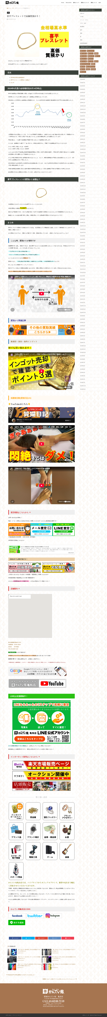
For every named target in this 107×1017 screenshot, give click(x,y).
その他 (81, 16)
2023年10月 (83, 192)
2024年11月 (83, 149)
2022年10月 (83, 232)
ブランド (83, 50)
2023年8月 (82, 199)
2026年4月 (82, 92)
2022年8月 (82, 239)
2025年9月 (82, 115)
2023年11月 (83, 189)
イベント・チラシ (84, 19)
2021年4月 (82, 292)
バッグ (98, 56)
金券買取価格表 (83, 43)
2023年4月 (82, 212)
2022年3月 (82, 255)
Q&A (100, 2)
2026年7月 (82, 82)
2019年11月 (83, 349)
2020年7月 (82, 322)
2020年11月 (83, 309)
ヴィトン (91, 53)
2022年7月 (82, 242)
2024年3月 (82, 175)
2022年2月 (82, 259)
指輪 (97, 53)
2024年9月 (82, 155)
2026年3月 (82, 95)
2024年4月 (82, 172)
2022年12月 (83, 225)
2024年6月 (82, 165)
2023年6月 (82, 205)
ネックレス (84, 56)
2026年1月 (82, 102)
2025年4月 (82, 132)
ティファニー (91, 50)
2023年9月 (82, 195)
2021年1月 (82, 302)
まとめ (12, 82)
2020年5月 (82, 329)
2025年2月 (82, 139)
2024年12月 (83, 145)
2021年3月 (82, 295)
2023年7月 (82, 202)
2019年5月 (82, 369)
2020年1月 (82, 342)
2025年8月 (82, 119)
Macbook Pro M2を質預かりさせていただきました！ (22, 974)
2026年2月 (82, 99)
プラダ (83, 66)
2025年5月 (82, 129)
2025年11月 (83, 109)
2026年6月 (82, 85)
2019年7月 (82, 362)
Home (62, 2)
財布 (88, 69)
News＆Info (68, 2)
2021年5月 (82, 289)
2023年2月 (82, 219)
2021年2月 (82, 299)
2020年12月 (83, 305)
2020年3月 (82, 335)
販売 (81, 29)
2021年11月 (83, 269)
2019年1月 (82, 382)
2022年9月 (82, 235)
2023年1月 (82, 222)
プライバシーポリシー (17, 1015)
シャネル (91, 61)
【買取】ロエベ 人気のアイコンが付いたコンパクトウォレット (58, 979)
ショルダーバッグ (91, 66)
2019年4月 (82, 372)
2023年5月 (82, 209)
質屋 (81, 39)
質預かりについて (85, 2)
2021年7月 (82, 282)
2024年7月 (82, 162)
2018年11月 (83, 389)
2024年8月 (82, 159)
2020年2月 (82, 339)
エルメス (91, 58)
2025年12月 (83, 105)
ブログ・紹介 (83, 23)
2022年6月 (82, 245)
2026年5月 (82, 89)
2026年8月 (82, 79)
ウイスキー (84, 53)
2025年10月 (83, 112)
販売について (76, 2)
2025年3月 (82, 135)
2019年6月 (82, 365)
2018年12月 (83, 385)
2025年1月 (82, 142)
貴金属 (93, 69)
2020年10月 (83, 312)
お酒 (97, 61)
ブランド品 (84, 61)
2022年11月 (83, 229)
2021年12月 (83, 265)
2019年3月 (82, 375)
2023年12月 (83, 185)
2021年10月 (83, 272)
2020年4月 (82, 332)
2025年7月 (82, 122)
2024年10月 (83, 152)
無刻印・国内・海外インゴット (24, 341)
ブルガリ (83, 71)
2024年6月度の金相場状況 (17, 77)
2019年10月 (83, 352)
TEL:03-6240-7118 (13, 649)
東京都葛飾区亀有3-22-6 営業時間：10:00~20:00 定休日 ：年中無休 (14, 644)
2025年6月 (82, 125)
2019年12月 (83, 345)
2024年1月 (82, 182)
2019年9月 (82, 355)
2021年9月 (82, 275)
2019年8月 (82, 359)
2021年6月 (82, 285)
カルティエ (84, 58)
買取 (81, 33)
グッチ (83, 69)
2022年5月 (82, 249)
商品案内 (82, 26)
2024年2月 (82, 179)
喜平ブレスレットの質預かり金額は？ (20, 80)
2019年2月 (82, 379)
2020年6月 (82, 325)
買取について (94, 2)
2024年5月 (82, 169)
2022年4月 (82, 252)
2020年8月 (82, 319)
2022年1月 (82, 262)
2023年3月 (82, 215)
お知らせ (82, 13)
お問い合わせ (8, 1015)
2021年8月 (82, 279)
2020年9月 (82, 315)
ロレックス (91, 56)
